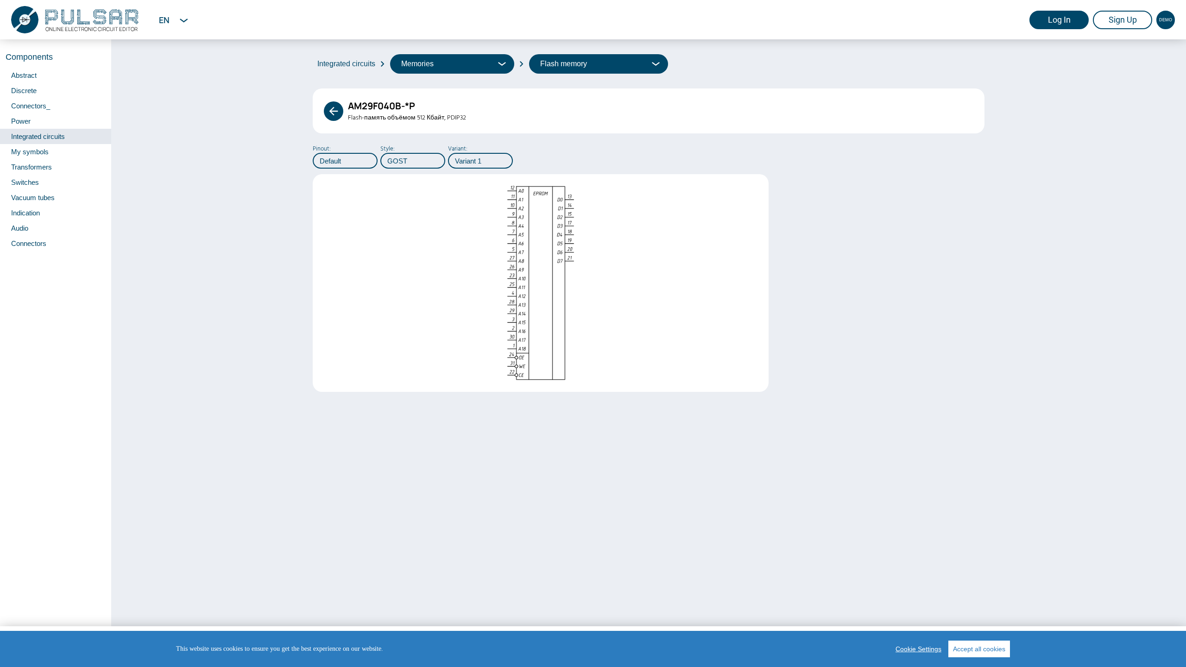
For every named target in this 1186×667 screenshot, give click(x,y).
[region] (593, 649)
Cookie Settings (918, 649)
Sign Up (1123, 20)
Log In (1059, 20)
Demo (1165, 20)
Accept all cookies (979, 649)
